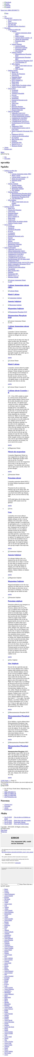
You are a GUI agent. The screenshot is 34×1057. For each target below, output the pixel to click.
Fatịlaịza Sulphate (17, 44)
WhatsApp (4, 832)
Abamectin (15, 92)
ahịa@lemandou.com (10, 797)
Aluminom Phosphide (18, 93)
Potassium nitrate (20, 41)
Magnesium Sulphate (21, 47)
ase (9, 357)
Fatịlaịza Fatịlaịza (17, 52)
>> (10, 780)
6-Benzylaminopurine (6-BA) (20, 115)
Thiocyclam (15, 103)
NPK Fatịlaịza (16, 64)
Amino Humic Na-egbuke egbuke (21, 85)
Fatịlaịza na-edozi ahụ (14, 29)
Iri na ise (14, 95)
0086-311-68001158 (10, 793)
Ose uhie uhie (12, 24)
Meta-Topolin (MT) (17, 139)
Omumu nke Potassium (18, 74)
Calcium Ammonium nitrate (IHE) (21, 174)
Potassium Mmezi (17, 77)
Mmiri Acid (15, 72)
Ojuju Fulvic (15, 75)
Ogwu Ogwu (12, 88)
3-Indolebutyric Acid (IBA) (19, 118)
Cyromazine (15, 96)
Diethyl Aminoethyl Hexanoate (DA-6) (19, 264)
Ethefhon (14, 141)
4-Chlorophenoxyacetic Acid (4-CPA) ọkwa (20, 262)
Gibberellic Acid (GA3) (18, 113)
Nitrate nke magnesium (21, 39)
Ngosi (9, 21)
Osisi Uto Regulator (13, 111)
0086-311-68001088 (10, 795)
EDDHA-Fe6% (16, 78)
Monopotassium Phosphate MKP (21, 195)
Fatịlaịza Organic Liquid (19, 87)
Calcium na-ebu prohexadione (20, 136)
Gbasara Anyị (8, 18)
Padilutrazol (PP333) (17, 134)
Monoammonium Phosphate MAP (21, 193)
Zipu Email (4, 830)
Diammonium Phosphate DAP (24, 60)
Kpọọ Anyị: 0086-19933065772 (10, 10)
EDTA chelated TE (17, 80)
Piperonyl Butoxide (17, 110)
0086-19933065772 (10, 792)
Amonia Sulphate (20, 46)
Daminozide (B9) (17, 142)
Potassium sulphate (20, 49)
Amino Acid (15, 83)
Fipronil (14, 101)
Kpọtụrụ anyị (8, 149)
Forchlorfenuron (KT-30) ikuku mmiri (19, 259)
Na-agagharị (15, 137)
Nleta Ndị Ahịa (12, 23)
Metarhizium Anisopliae (18, 108)
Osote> (6, 780)
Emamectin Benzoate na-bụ (19, 100)
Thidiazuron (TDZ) (17, 126)
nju (11, 357)
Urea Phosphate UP (21, 62)
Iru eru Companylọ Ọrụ (14, 19)
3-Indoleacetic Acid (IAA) (19, 119)
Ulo (5, 16)
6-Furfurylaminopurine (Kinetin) (21, 116)
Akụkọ (6, 147)
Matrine (14, 105)
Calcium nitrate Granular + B (23, 38)
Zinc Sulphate (19, 51)
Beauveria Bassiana (17, 106)
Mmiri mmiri (15, 82)
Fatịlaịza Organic (13, 70)
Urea (16, 42)
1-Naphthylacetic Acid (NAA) (20, 121)
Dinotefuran (15, 98)
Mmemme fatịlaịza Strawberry (16, 26)
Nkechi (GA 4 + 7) (17, 144)
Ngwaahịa (7, 28)
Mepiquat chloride (17, 146)
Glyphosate (15, 90)
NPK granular (19, 69)
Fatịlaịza (14, 31)
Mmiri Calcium (19, 36)
